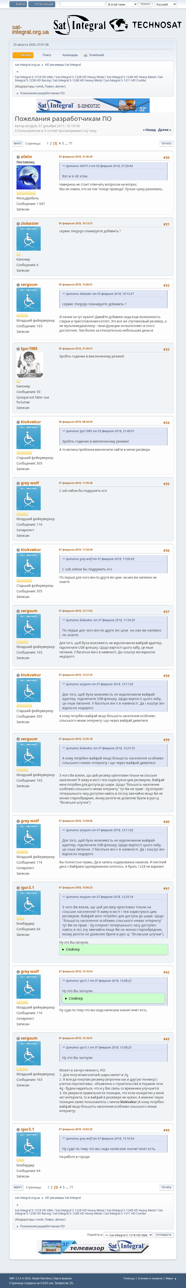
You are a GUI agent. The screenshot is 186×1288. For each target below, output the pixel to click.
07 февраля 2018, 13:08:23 (76, 887)
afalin (26, 156)
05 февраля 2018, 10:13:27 (76, 223)
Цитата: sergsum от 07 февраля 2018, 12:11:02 (99, 684)
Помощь (129, 1278)
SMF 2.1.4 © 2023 (20, 1278)
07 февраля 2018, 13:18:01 (76, 1038)
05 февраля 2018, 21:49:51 (76, 348)
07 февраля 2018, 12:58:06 (76, 820)
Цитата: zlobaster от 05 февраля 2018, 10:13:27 (100, 294)
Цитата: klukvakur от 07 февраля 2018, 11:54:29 (100, 620)
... (67, 143)
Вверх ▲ (171, 1278)
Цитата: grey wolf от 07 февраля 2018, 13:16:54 (100, 1138)
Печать (166, 143)
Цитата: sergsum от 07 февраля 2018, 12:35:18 (99, 897)
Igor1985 (29, 348)
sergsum (29, 284)
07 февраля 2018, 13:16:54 (76, 971)
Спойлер (73, 949)
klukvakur (31, 421)
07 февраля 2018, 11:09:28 (76, 483)
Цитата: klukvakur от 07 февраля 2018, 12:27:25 (100, 748)
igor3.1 (27, 887)
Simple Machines (42, 1278)
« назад (149, 130)
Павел (49, 86)
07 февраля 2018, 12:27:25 (76, 675)
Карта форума (63, 1278)
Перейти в (94, 1235)
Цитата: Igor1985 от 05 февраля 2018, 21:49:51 (100, 431)
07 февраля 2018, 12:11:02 (76, 610)
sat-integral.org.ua (30, 29)
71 (71, 143)
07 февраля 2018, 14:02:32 (76, 1129)
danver (60, 86)
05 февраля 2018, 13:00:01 (76, 284)
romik (39, 86)
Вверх (18, 1187)
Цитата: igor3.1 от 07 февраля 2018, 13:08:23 (99, 981)
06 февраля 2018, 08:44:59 (76, 421)
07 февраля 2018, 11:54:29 (76, 549)
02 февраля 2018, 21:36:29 (76, 156)
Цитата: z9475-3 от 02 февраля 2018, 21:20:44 (99, 166)
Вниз (17, 143)
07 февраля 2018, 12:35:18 (76, 739)
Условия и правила (150, 1278)
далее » (164, 130)
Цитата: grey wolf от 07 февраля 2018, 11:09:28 (100, 559)
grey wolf (30, 483)
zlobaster (30, 223)
